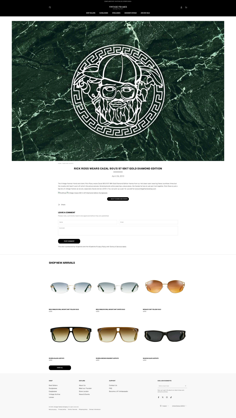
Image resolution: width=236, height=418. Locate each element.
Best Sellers (53, 385)
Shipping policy (83, 409)
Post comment (69, 241)
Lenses (51, 397)
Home (59, 163)
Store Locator (84, 391)
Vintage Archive (54, 394)
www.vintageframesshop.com (145, 189)
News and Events (68, 163)
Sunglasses (53, 388)
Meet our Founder (85, 388)
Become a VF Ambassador (118, 391)
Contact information (94, 409)
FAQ (110, 388)
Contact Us (113, 385)
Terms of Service (116, 247)
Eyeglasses (53, 391)
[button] (49, 7)
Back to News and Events (119, 199)
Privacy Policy (101, 247)
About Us (82, 385)
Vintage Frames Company (61, 407)
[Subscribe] (186, 386)
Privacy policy (62, 409)
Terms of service (72, 409)
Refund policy (53, 409)
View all (60, 367)
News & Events (84, 394)
